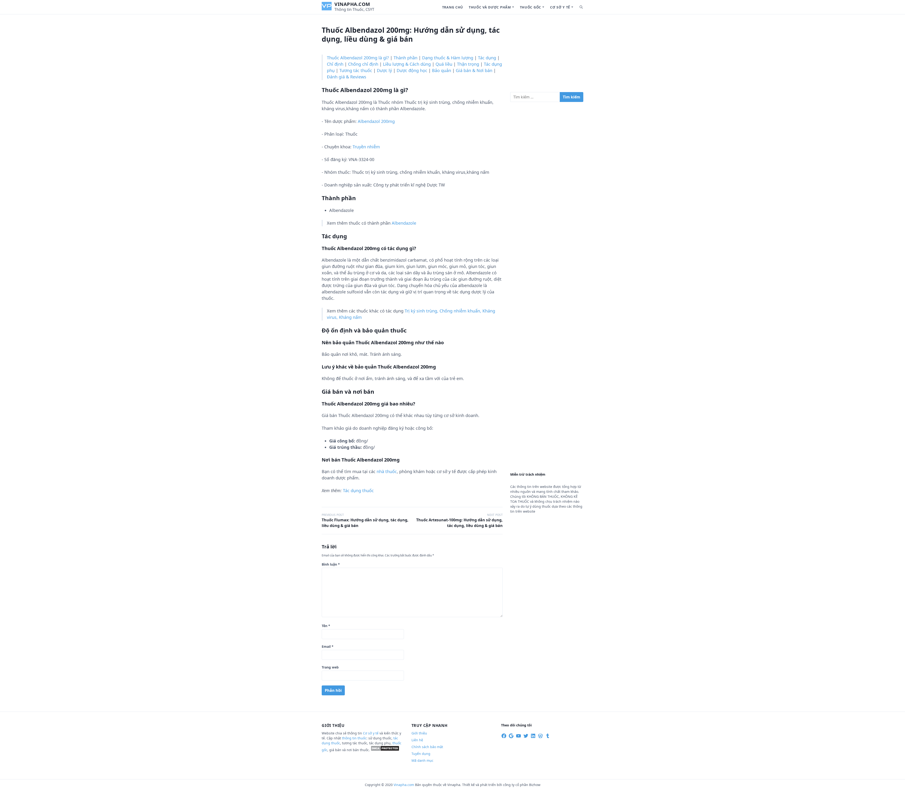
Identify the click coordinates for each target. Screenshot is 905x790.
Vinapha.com (352, 4)
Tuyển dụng (420, 753)
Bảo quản (441, 70)
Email (327, 646)
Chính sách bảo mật (427, 747)
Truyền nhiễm (366, 147)
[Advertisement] (546, 55)
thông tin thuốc (354, 738)
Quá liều (444, 64)
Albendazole (404, 223)
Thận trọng (468, 64)
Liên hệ (417, 740)
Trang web (330, 667)
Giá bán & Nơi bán (474, 70)
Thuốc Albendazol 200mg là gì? (358, 58)
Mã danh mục (422, 760)
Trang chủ (452, 7)
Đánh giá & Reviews (346, 77)
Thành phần (405, 58)
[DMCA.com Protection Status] (385, 750)
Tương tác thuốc (355, 70)
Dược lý (384, 70)
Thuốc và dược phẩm (490, 7)
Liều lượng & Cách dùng (407, 64)
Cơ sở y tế (560, 7)
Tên (326, 626)
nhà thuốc (387, 471)
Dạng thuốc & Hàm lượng (447, 58)
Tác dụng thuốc (358, 490)
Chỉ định (335, 64)
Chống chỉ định (363, 64)
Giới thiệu (419, 733)
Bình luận (331, 564)
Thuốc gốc (530, 7)
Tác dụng (487, 58)
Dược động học (412, 70)
